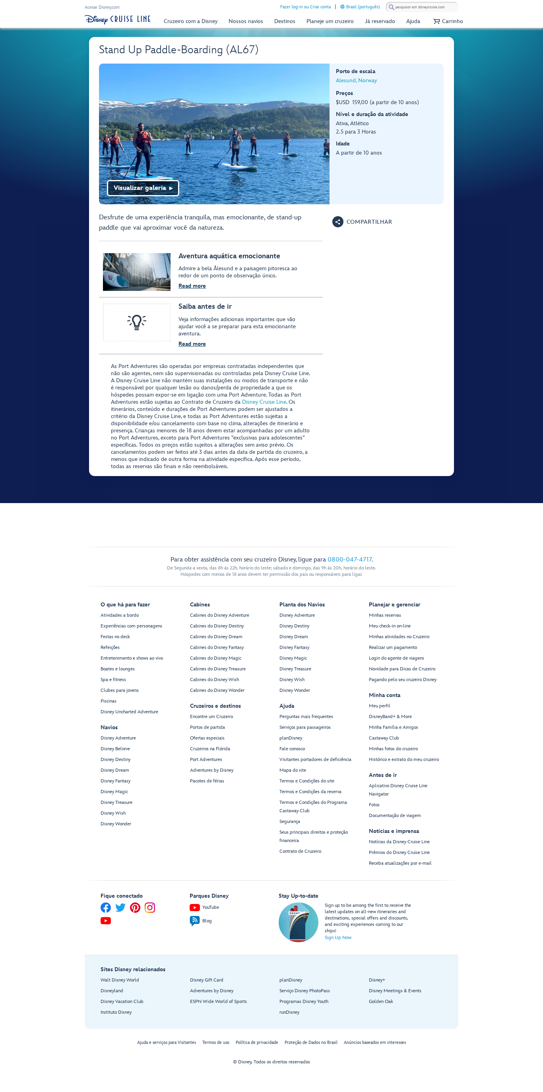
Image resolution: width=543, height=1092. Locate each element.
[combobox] (422, 7)
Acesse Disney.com (102, 7)
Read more (192, 286)
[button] (447, 21)
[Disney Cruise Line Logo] (117, 19)
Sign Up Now (338, 938)
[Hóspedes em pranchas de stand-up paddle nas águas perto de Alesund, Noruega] (214, 134)
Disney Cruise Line (264, 402)
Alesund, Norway (356, 80)
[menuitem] (342, 6)
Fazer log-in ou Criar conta (305, 7)
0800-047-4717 (350, 559)
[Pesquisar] (392, 7)
